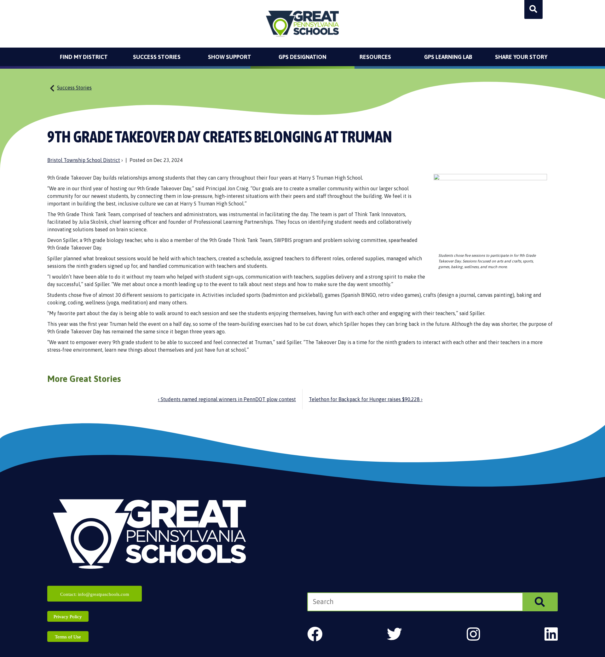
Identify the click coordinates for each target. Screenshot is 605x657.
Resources (375, 57)
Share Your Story (521, 57)
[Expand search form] (533, 9)
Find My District (84, 57)
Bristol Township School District (83, 160)
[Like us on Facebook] (314, 634)
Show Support (229, 57)
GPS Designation (302, 57)
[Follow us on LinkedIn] (551, 634)
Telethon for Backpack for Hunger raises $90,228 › (366, 399)
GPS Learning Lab (448, 57)
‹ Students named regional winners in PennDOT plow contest (227, 399)
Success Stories (157, 57)
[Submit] (539, 602)
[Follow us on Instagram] (473, 634)
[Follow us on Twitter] (394, 634)
